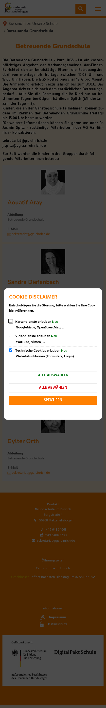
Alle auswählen (53, 375)
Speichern (53, 400)
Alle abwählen (53, 388)
